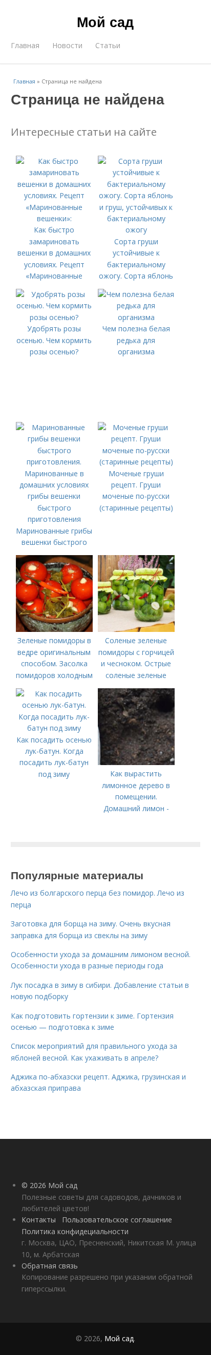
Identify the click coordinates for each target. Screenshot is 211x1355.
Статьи (107, 45)
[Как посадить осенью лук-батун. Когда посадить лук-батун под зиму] (54, 728)
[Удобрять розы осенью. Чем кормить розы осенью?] (54, 317)
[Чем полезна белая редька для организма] (136, 317)
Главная (25, 45)
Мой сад (105, 21)
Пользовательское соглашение (117, 1219)
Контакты (39, 1219)
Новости (67, 45)
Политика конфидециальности (75, 1231)
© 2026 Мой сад (49, 1185)
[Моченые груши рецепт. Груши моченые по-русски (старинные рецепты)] (136, 462)
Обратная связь (50, 1266)
